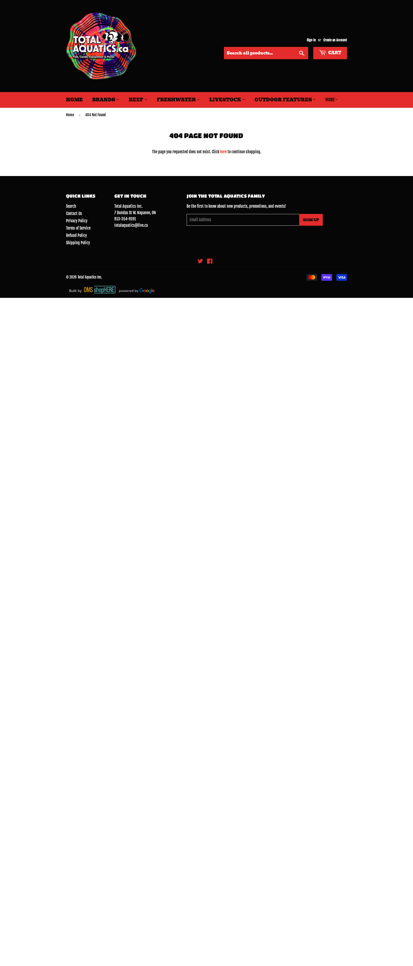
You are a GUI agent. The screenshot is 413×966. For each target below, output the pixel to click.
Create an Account (335, 40)
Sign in (311, 40)
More (330, 99)
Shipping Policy (78, 242)
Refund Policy (76, 235)
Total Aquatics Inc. (90, 277)
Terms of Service (78, 228)
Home (74, 99)
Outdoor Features (284, 99)
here (223, 151)
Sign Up (311, 220)
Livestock (225, 99)
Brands (104, 99)
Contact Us (74, 213)
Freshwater (177, 99)
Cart (334, 53)
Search (71, 206)
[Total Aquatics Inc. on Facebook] (210, 261)
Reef (136, 99)
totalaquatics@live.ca (131, 225)
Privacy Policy (76, 220)
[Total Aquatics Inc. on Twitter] (200, 261)
